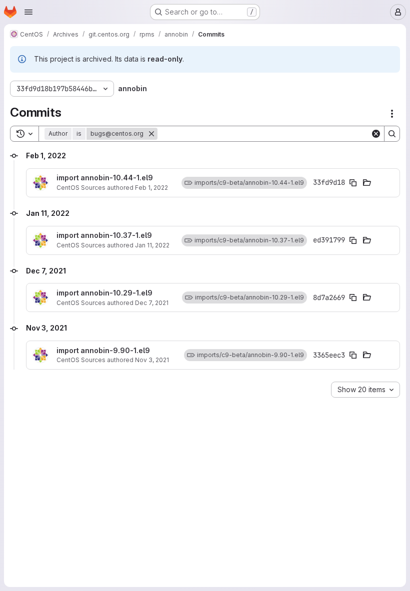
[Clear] (376, 134)
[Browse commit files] (367, 183)
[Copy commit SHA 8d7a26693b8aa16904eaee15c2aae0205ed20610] (353, 297)
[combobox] (365, 390)
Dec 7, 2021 (151, 303)
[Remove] (152, 134)
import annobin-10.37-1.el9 (104, 235)
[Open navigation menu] (28, 12)
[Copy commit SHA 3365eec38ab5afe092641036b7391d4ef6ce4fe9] (353, 355)
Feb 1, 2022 (151, 187)
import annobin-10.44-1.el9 (104, 178)
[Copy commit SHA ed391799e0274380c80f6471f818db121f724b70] (353, 240)
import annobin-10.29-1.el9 (104, 293)
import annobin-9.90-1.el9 (103, 351)
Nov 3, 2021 (152, 360)
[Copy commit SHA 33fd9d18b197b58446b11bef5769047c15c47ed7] (353, 183)
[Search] (392, 134)
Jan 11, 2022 (152, 245)
